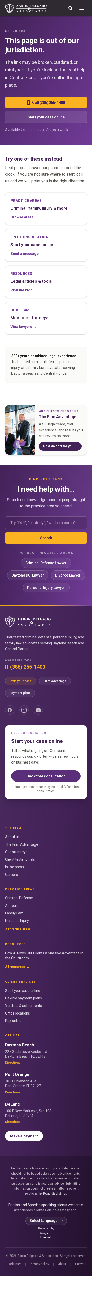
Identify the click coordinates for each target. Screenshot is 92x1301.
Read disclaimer (54, 1193)
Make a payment (24, 1136)
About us (12, 837)
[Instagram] (24, 710)
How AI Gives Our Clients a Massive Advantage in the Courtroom (44, 955)
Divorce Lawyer (68, 575)
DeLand (12, 1104)
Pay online (13, 1021)
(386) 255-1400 (27, 667)
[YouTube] (38, 710)
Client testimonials (20, 859)
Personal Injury (17, 920)
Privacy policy (39, 1264)
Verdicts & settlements (23, 1005)
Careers (11, 874)
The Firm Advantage (21, 844)
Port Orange (17, 1074)
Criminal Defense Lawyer (46, 563)
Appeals (11, 906)
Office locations (17, 1013)
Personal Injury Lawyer (46, 588)
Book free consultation (46, 776)
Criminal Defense (19, 898)
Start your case (20, 681)
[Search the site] (70, 8)
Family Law (14, 913)
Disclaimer (13, 1264)
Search (46, 538)
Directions (12, 1062)
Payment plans (20, 693)
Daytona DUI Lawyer (28, 575)
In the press (14, 867)
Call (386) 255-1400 (48, 102)
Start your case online (46, 117)
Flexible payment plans (23, 998)
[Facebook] (9, 710)
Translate (46, 1237)
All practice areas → (19, 929)
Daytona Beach (19, 1045)
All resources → (17, 967)
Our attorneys (16, 852)
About (62, 1264)
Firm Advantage (54, 681)
